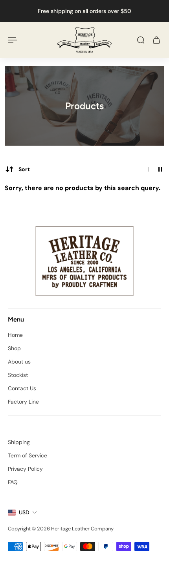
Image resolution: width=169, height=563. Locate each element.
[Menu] (12, 40)
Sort (24, 169)
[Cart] (156, 40)
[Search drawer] (141, 40)
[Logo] (84, 40)
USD (24, 512)
